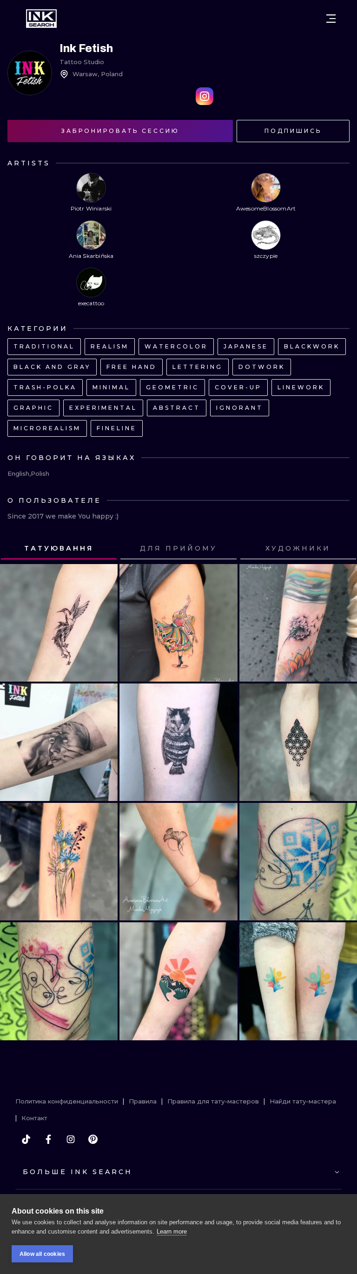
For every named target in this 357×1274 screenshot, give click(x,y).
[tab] (59, 548)
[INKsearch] (41, 18)
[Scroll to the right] (341, 549)
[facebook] (48, 1139)
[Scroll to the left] (16, 549)
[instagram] (71, 1139)
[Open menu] (331, 18)
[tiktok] (26, 1139)
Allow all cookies (42, 1254)
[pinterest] (93, 1139)
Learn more (172, 1231)
